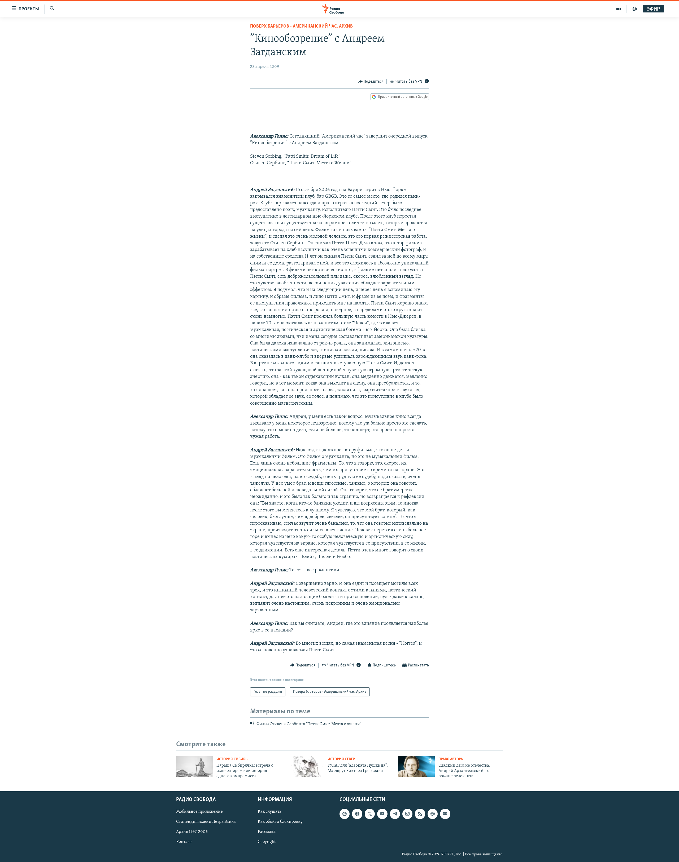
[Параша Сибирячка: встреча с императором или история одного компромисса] (194, 766)
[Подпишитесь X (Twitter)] (370, 814)
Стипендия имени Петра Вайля (206, 822)
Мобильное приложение (199, 812)
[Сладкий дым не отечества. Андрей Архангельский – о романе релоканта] (416, 766)
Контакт (184, 842)
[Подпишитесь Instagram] (407, 814)
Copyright (267, 842)
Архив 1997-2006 (192, 832)
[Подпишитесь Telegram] (395, 814)
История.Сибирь (231, 759)
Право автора (450, 759)
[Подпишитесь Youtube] (382, 814)
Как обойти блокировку (280, 822)
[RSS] (420, 814)
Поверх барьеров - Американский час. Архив (301, 26)
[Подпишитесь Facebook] (357, 814)
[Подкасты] (433, 814)
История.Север (341, 759)
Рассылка (267, 832)
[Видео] (619, 9)
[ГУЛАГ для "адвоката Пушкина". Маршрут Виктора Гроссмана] (305, 766)
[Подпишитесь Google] (345, 814)
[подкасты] (635, 9)
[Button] (371, 81)
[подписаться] (445, 814)
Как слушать (269, 812)
